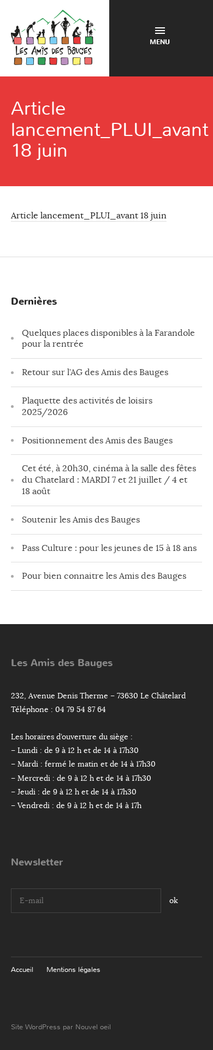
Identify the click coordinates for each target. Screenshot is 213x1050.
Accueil (22, 969)
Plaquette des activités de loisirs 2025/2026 (87, 406)
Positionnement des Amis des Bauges (97, 440)
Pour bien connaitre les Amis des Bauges (104, 576)
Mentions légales (73, 969)
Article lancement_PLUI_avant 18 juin (89, 215)
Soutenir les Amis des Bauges (81, 519)
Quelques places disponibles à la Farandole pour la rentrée (108, 339)
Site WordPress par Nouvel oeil (61, 1026)
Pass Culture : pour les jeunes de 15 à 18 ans (109, 548)
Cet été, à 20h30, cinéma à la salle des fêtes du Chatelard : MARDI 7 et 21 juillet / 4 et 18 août (109, 480)
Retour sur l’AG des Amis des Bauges (95, 372)
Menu (160, 42)
